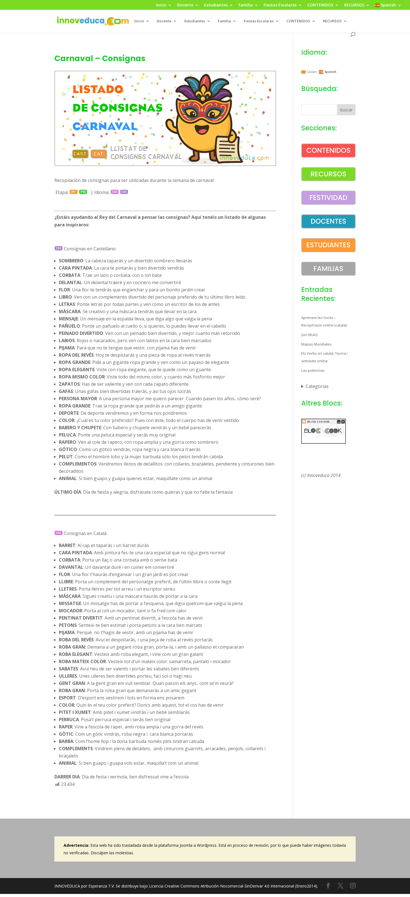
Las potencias (313, 370)
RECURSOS (354, 5)
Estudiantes (216, 5)
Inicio (161, 5)
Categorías (317, 386)
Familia (245, 5)
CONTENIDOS (320, 5)
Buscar (346, 109)
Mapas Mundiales (316, 344)
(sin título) (309, 334)
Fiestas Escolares (280, 5)
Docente (185, 5)
